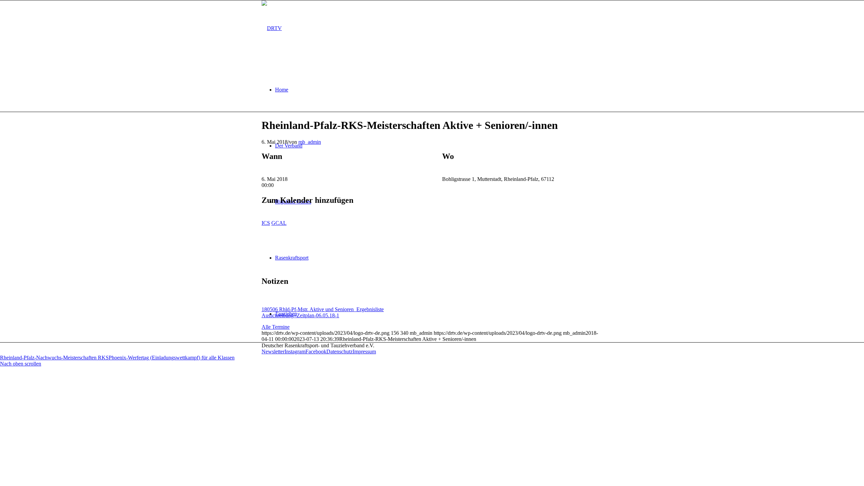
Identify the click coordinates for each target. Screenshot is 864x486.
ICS (266, 223)
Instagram (295, 351)
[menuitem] (438, 90)
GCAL (279, 223)
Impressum (364, 351)
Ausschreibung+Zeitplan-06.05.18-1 (300, 315)
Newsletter (273, 351)
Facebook (315, 351)
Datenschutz (339, 351)
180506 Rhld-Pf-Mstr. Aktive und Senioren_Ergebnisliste (323, 309)
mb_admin (309, 142)
